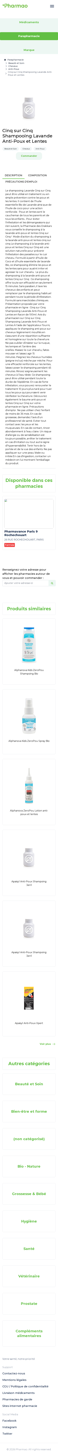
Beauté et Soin (16, 63)
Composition (37, 175)
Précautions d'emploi (21, 181)
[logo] (15, 6)
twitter (7, 1433)
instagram (9, 1427)
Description (13, 175)
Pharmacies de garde (17, 1399)
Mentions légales (14, 1380)
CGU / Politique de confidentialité (25, 1386)
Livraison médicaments (18, 1393)
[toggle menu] (52, 6)
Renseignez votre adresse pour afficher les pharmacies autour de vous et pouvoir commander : (26, 574)
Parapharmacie (15, 59)
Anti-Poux (13, 69)
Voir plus (45, 1044)
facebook (9, 1420)
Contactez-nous (13, 1373)
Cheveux (13, 66)
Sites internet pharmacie (19, 1406)
